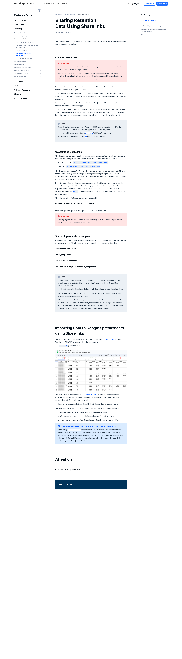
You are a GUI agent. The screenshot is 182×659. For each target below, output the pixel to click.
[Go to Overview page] (32, 4)
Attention (144, 35)
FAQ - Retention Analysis (24, 58)
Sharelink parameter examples (153, 26)
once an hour (91, 395)
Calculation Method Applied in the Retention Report (27, 46)
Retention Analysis (83, 14)
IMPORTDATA (111, 339)
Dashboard (162, 4)
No (120, 484)
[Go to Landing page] (19, 3)
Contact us (149, 4)
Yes (112, 484)
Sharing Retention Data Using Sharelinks (25, 54)
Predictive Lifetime (22, 50)
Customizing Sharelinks (150, 23)
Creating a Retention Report (25, 42)
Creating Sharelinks (149, 20)
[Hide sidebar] (39, 10)
